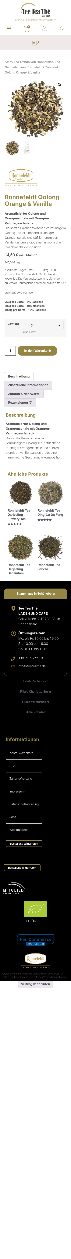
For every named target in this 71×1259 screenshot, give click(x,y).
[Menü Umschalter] (35, 43)
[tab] (35, 594)
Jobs (12, 817)
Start (8, 62)
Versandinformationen (54, 977)
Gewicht (13, 324)
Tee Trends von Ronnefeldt (33, 62)
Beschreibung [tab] (19, 376)
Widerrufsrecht (19, 829)
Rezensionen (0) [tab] (20, 402)
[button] (9, 29)
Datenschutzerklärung (24, 804)
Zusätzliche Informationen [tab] (28, 385)
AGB (12, 765)
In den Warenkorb (37, 351)
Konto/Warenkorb (21, 753)
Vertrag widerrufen (35, 984)
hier (63, 283)
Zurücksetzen (29, 332)
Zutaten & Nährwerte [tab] (24, 393)
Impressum (17, 791)
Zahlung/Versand (20, 778)
